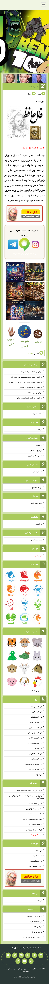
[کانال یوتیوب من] (24, 961)
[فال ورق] (15, 311)
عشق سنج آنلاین (36, 540)
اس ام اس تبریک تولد (35, 392)
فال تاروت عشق (37, 759)
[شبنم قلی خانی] (10, 79)
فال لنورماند (38, 926)
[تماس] (14, 955)
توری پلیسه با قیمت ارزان (34, 803)
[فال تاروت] (34, 272)
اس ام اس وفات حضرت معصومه (31, 371)
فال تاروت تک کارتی (35, 722)
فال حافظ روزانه (37, 855)
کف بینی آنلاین (11, 342)
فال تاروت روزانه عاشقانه (33, 764)
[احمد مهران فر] (39, 79)
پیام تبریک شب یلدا (35, 866)
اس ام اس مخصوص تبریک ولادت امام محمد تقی (26, 377)
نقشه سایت (17, 977)
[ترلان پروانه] (24, 79)
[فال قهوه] (34, 291)
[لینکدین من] (17, 961)
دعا (41, 508)
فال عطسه (38, 900)
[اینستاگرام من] (21, 955)
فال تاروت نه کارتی (36, 748)
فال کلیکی (39, 524)
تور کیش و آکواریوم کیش (34, 829)
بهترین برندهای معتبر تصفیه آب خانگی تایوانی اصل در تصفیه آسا (25, 797)
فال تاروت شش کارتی (35, 743)
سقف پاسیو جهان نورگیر (34, 808)
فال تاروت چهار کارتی (35, 732)
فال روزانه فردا (37, 932)
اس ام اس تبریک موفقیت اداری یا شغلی (29, 398)
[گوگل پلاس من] (31, 961)
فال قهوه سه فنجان (36, 450)
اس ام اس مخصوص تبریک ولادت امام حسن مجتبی (25, 382)
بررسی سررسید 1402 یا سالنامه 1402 (29, 790)
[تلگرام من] (34, 955)
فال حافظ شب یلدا (36, 861)
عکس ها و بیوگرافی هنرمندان (32, 937)
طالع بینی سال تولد (36, 690)
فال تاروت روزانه (36, 706)
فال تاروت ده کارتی (35, 753)
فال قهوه (39, 445)
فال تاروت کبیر (37, 711)
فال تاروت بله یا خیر (35, 769)
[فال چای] (34, 311)
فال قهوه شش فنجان (35, 455)
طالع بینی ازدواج (24, 343)
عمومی (31, 353)
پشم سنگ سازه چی (35, 824)
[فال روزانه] (15, 272)
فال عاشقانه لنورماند (35, 921)
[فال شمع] (15, 291)
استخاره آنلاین (37, 413)
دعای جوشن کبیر (36, 503)
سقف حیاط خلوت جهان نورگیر (32, 819)
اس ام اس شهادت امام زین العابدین (30, 387)
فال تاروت (39, 774)
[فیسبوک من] (27, 955)
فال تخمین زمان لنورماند (34, 916)
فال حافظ (25, 50)
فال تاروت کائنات (36, 717)
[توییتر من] (8, 955)
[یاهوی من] (40, 955)
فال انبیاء (39, 429)
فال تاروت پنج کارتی (35, 738)
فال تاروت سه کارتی (35, 727)
